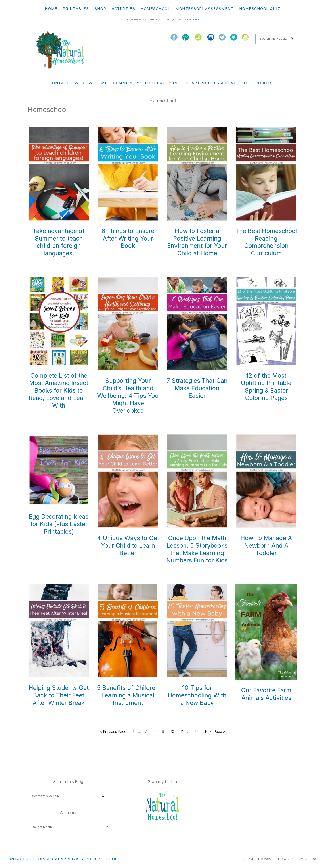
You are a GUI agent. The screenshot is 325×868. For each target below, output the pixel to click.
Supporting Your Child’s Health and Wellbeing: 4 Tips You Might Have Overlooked (128, 395)
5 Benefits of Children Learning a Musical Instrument (128, 695)
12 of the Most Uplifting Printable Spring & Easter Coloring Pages (266, 387)
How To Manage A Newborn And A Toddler (266, 545)
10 (173, 731)
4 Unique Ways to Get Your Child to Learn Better (128, 545)
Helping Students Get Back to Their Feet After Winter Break (59, 695)
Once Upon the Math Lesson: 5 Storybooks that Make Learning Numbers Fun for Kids (197, 549)
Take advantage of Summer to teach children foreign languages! (59, 242)
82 (197, 731)
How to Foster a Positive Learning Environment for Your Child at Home (197, 242)
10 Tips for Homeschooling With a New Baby (197, 695)
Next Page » (215, 733)
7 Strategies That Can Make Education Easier (197, 388)
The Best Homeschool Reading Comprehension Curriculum (266, 242)
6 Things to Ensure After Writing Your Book (127, 238)
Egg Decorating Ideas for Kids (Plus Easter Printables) (58, 524)
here (196, 19)
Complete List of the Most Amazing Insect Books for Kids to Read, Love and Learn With (59, 390)
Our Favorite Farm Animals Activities (266, 694)
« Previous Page (113, 733)
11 (183, 731)
